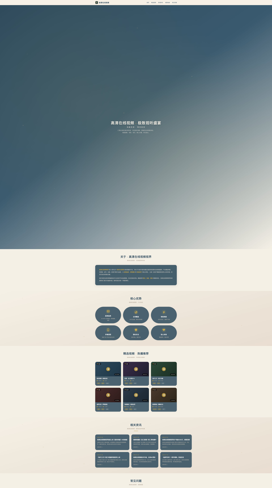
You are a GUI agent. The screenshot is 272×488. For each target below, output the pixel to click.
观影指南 (167, 2)
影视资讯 (160, 2)
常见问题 (174, 2)
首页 (148, 2)
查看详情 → (100, 447)
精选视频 (153, 2)
